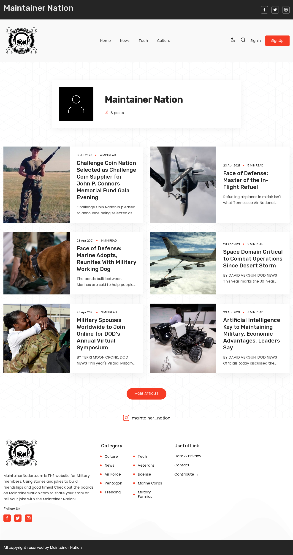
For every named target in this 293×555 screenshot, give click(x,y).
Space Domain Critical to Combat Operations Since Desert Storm (253, 259)
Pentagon (113, 483)
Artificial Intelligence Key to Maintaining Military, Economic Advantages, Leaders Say (251, 334)
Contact (182, 465)
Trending (113, 492)
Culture (163, 40)
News (125, 40)
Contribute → (186, 474)
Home (105, 40)
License (144, 474)
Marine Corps (150, 483)
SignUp (277, 40)
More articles (146, 393)
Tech (143, 40)
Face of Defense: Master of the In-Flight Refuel (246, 180)
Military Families (145, 494)
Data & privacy (187, 456)
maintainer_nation (150, 418)
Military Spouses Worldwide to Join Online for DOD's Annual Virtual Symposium (101, 334)
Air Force (113, 474)
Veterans (146, 465)
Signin (255, 40)
